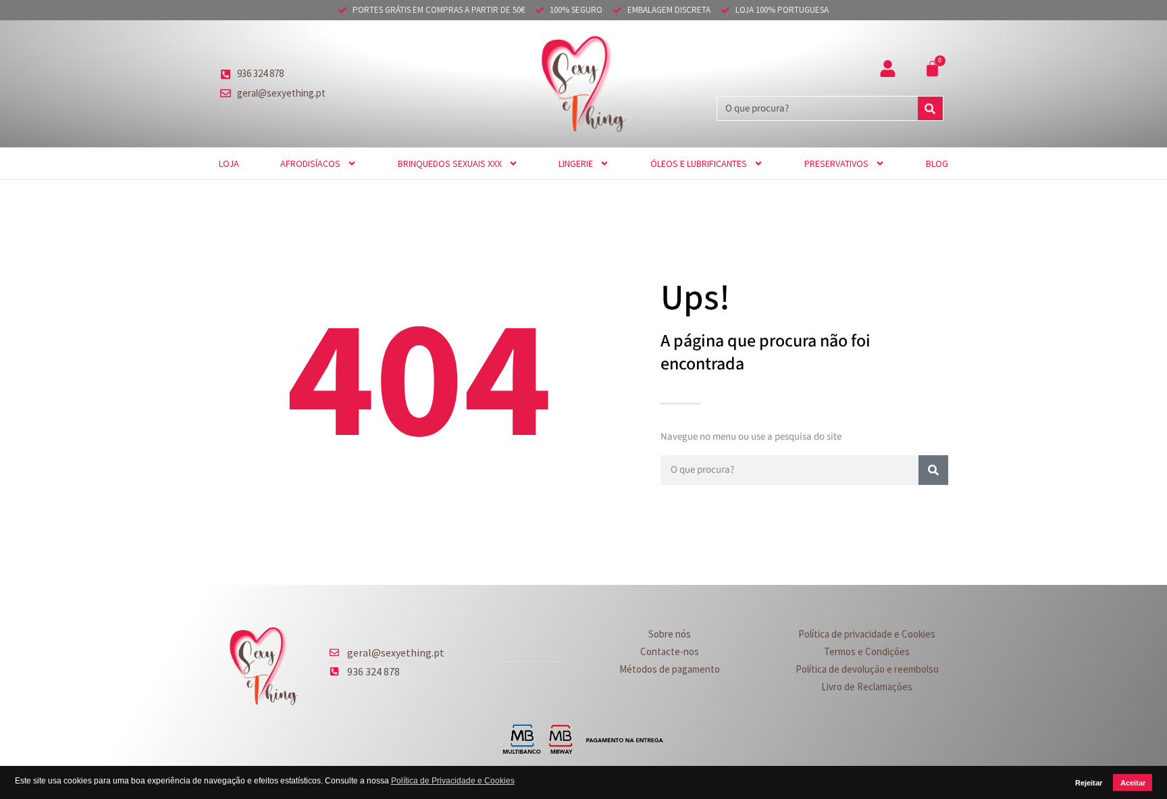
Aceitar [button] (1132, 783)
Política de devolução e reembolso (867, 669)
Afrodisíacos (310, 163)
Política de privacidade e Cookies (866, 633)
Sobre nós (669, 633)
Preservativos (836, 163)
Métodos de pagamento (669, 669)
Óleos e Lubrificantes (698, 163)
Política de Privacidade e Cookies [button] (453, 781)
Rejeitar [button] (1088, 783)
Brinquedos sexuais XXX (450, 163)
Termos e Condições (867, 651)
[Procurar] (930, 108)
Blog (937, 163)
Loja (229, 163)
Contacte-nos (669, 651)
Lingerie (576, 163)
